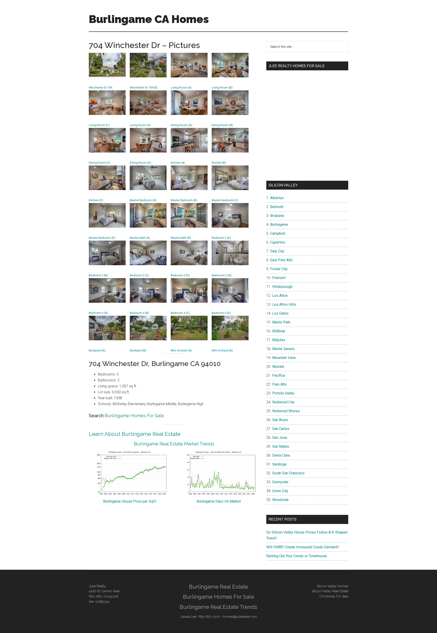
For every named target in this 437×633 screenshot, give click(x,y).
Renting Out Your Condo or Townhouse (296, 556)
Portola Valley (283, 393)
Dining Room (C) (99, 162)
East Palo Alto (281, 260)
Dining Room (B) (222, 125)
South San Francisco (288, 473)
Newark (278, 366)
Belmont (276, 207)
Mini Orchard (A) (181, 350)
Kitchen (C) (96, 200)
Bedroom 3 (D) (221, 313)
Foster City (279, 269)
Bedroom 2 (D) (180, 275)
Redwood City (283, 402)
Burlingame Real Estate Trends (218, 607)
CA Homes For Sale (333, 596)
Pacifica (278, 375)
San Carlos (280, 429)
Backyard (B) (138, 350)
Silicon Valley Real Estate (330, 591)
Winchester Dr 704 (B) (144, 87)
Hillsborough (282, 287)
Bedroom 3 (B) (139, 313)
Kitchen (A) (178, 162)
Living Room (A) (181, 87)
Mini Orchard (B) (222, 350)
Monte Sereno (283, 349)
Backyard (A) (97, 350)
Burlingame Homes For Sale (134, 415)
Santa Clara (281, 455)
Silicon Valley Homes (332, 586)
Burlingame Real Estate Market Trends (174, 444)
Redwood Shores (286, 411)
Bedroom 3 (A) (98, 313)
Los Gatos (280, 313)
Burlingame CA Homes (149, 19)
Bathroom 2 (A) (222, 275)
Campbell (277, 233)
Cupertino (277, 242)
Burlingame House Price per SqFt (129, 501)
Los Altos (280, 295)
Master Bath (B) (181, 237)
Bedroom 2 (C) (139, 275)
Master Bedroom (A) (143, 200)
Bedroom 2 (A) (221, 237)
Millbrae (278, 331)
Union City (280, 491)
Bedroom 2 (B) (98, 275)
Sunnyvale (280, 482)
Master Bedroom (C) (225, 200)
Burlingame (279, 224)
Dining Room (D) (140, 162)
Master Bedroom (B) (184, 200)
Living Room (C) (99, 125)
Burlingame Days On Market (219, 501)
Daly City (277, 251)
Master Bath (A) (140, 237)
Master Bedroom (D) (102, 237)
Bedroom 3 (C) (180, 313)
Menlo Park (281, 322)
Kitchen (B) (219, 162)
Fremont (278, 278)
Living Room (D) (140, 125)
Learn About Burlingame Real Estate (134, 434)
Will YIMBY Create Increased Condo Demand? (302, 547)
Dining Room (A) (181, 125)
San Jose (279, 437)
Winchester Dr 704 (100, 87)
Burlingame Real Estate (218, 586)
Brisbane (277, 216)
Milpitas (278, 340)
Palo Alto (279, 384)
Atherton (277, 198)
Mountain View (284, 358)
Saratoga (279, 464)
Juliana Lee (188, 616)
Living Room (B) (222, 87)
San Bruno (280, 420)
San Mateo (280, 446)
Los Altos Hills (284, 304)
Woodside (280, 500)
